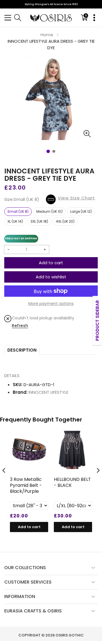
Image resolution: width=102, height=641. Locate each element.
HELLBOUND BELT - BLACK (72, 483)
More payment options (51, 303)
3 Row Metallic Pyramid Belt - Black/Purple (26, 485)
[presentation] (4, 470)
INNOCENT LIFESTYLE (48, 392)
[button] (7, 17)
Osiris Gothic (70, 635)
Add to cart (51, 263)
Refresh (20, 325)
